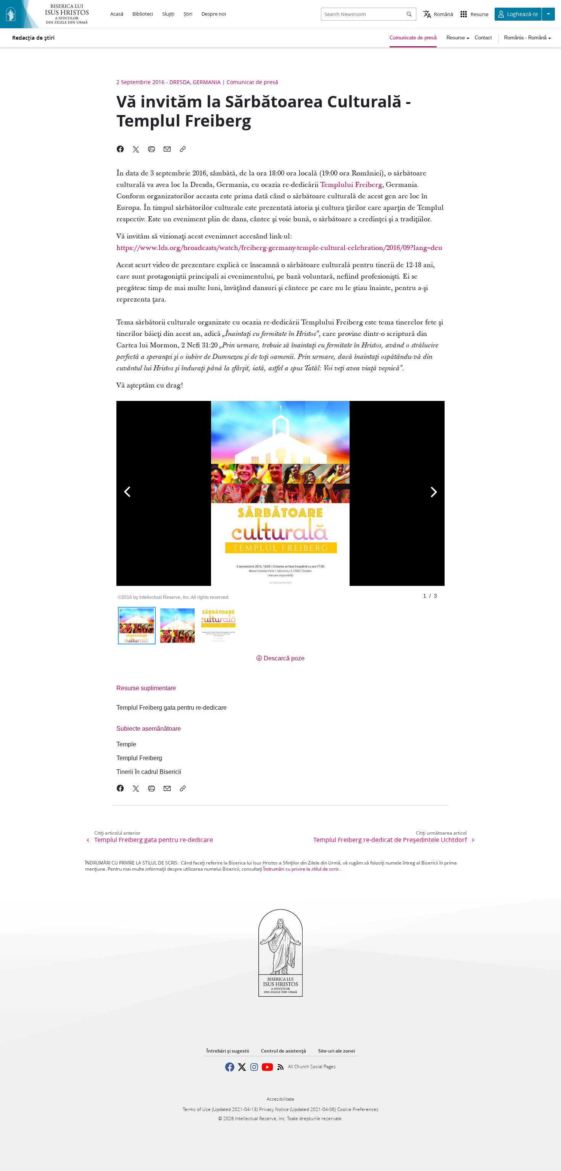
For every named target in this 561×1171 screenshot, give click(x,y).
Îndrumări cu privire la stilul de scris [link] (301, 869)
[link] (171, 707)
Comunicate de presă (413, 38)
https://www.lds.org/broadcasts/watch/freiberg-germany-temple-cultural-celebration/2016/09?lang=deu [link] (279, 248)
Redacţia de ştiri (33, 38)
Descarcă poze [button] (284, 658)
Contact (483, 38)
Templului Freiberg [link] (351, 185)
